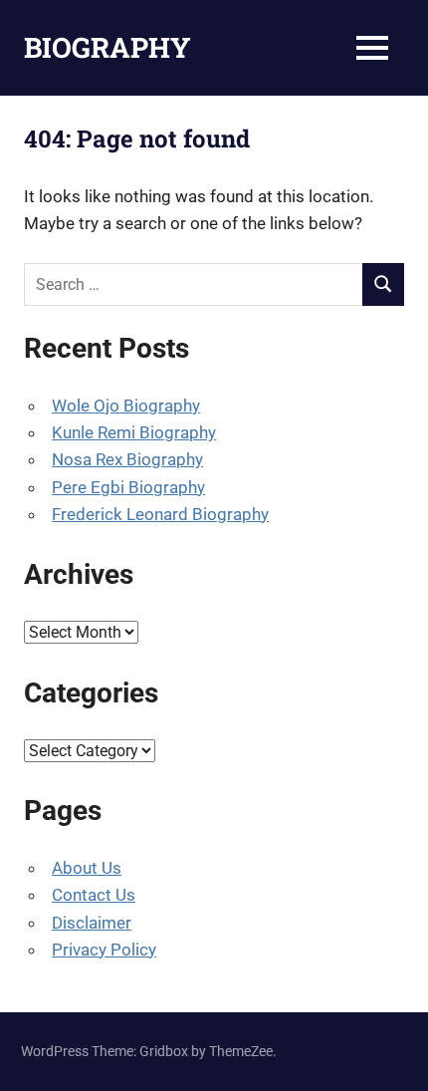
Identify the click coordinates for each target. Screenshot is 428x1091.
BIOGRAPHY (107, 47)
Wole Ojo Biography (126, 405)
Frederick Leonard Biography (160, 514)
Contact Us (93, 895)
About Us (86, 868)
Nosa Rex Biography (127, 459)
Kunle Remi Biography (134, 432)
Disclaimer (91, 923)
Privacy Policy (104, 949)
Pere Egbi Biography (128, 487)
